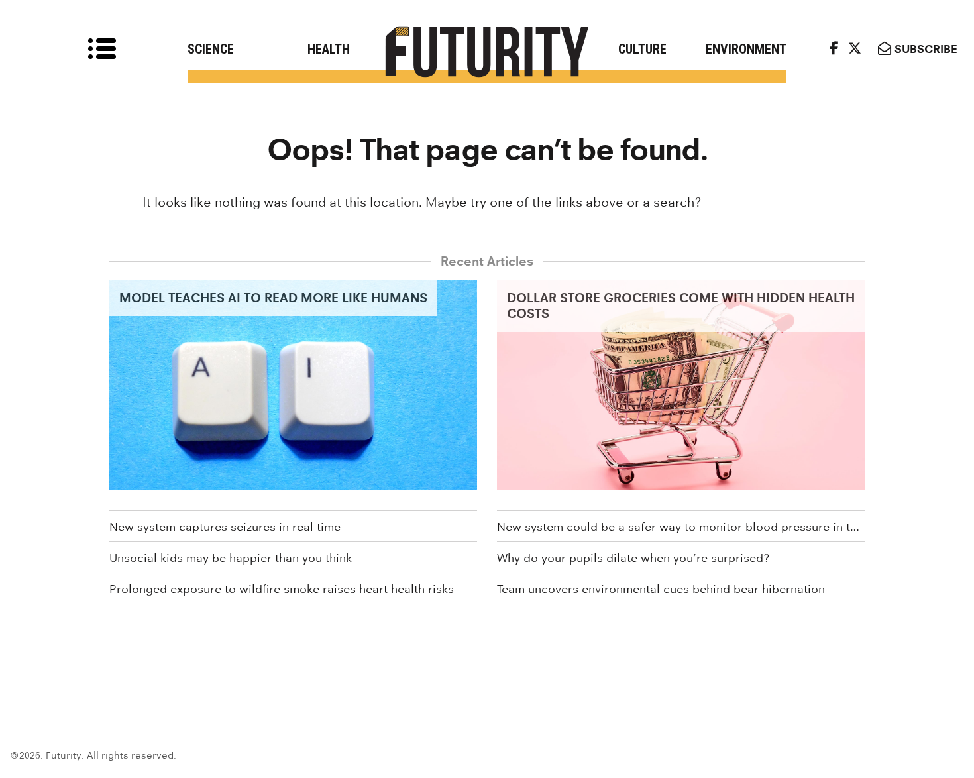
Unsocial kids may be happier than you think (230, 558)
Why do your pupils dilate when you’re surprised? (633, 558)
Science (211, 49)
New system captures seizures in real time (225, 526)
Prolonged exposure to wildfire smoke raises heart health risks (281, 589)
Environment (746, 49)
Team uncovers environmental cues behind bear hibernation (661, 589)
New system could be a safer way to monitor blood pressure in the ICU (681, 526)
